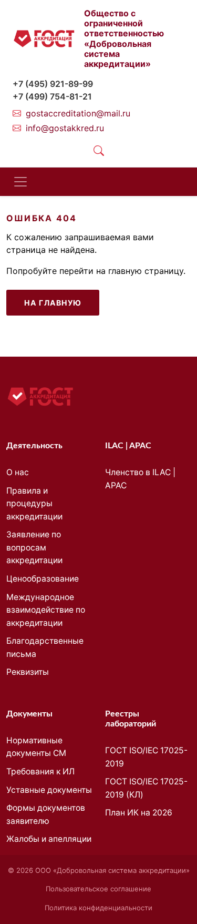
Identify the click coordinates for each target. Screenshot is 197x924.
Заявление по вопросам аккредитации (34, 547)
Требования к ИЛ (40, 771)
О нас (17, 472)
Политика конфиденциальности (98, 907)
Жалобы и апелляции (48, 839)
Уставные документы (49, 790)
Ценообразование (42, 579)
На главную (52, 302)
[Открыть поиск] (99, 151)
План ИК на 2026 (138, 813)
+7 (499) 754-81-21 (52, 96)
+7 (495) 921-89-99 (53, 83)
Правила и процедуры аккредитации (34, 504)
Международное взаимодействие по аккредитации (45, 610)
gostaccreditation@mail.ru (78, 113)
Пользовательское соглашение (98, 888)
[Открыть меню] (20, 182)
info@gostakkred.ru (65, 128)
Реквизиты (27, 672)
